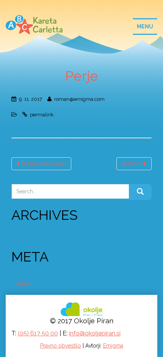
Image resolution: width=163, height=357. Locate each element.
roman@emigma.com (79, 99)
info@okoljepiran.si (95, 333)
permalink (41, 114)
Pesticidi (132, 164)
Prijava (22, 283)
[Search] (140, 192)
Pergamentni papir (43, 164)
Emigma (113, 346)
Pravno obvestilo (60, 346)
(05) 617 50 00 (38, 333)
